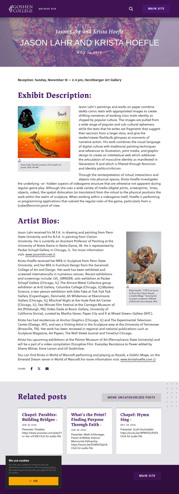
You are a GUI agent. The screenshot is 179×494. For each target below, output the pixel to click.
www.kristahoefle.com (136, 359)
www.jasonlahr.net (38, 254)
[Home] (21, 9)
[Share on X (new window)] (39, 369)
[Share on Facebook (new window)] (32, 369)
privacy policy (49, 467)
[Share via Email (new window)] (47, 369)
